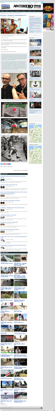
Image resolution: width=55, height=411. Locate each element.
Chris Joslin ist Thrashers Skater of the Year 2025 (8, 184)
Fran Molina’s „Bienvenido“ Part (6, 401)
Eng (34, 11)
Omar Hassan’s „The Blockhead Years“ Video (19, 379)
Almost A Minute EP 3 (19, 322)
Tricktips (29, 11)
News (7, 11)
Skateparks (23, 11)
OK (51, 410)
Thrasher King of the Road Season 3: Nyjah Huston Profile (6, 289)
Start (2, 11)
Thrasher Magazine (9, 166)
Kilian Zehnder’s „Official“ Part (19, 344)
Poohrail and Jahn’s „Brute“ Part (6, 368)
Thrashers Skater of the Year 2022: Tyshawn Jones (9, 222)
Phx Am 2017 (4, 333)
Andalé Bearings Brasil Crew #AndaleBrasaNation (7, 355)
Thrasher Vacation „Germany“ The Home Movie (8, 214)
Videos (12, 11)
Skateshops (17, 11)
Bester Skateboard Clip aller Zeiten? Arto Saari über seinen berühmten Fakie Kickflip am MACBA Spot (35, 23)
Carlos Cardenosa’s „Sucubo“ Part (7, 390)
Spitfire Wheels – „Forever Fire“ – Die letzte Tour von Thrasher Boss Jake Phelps (20, 276)
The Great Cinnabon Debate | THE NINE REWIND (20, 368)
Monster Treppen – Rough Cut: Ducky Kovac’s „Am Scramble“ (19, 289)
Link (5, 44)
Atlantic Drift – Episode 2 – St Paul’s (20, 390)
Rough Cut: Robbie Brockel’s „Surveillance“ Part (20, 401)
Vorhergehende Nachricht (17, 170)
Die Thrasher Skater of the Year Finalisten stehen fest (9, 229)
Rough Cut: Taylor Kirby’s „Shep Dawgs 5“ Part (19, 300)
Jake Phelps (4, 166)
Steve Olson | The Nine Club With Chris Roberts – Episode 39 (20, 356)
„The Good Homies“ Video (19, 333)
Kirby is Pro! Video (18, 311)
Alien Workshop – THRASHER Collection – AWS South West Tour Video (12, 207)
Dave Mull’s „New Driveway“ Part (7, 300)
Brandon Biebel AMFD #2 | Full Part (6, 344)
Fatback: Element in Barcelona (5, 312)
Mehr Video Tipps (32, 112)
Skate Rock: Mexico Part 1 (6, 378)
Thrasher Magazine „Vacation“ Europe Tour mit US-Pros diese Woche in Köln (13, 245)
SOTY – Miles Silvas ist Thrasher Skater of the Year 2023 (10, 200)
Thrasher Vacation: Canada (7, 263)
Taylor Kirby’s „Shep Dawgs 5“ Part (6, 323)
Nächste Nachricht (25, 170)
